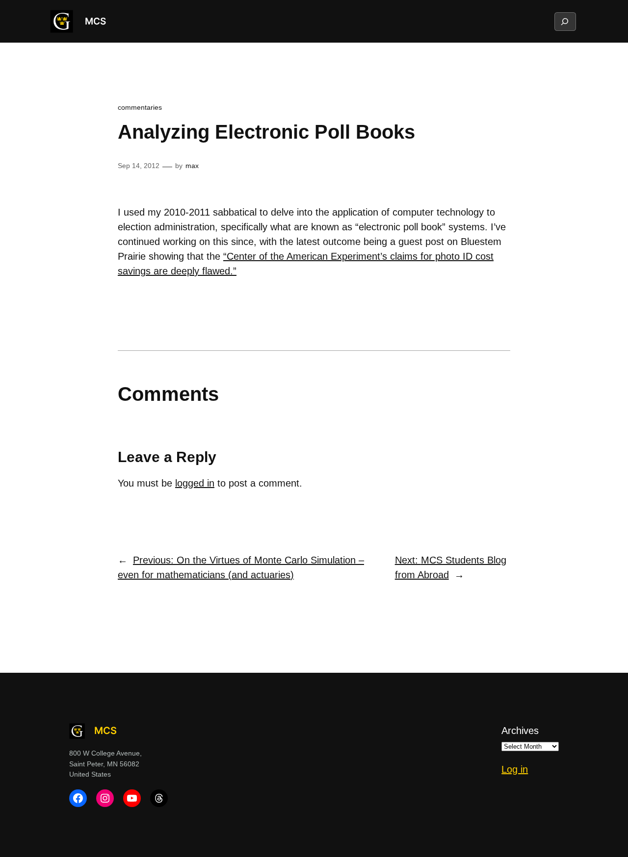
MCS (95, 21)
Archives (520, 730)
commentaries (140, 107)
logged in (194, 483)
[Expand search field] (565, 21)
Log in (514, 769)
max (192, 166)
